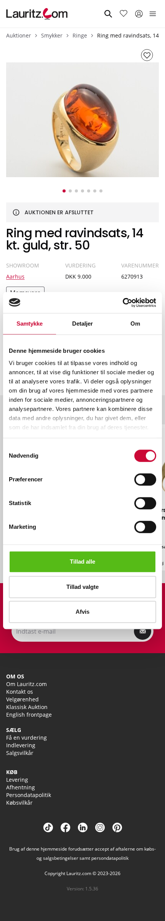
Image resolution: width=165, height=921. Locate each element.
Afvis (82, 611)
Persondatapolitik (28, 795)
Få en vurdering (26, 737)
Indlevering (20, 745)
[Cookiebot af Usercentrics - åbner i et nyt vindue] (122, 303)
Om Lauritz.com (26, 684)
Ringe (80, 35)
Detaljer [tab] (82, 323)
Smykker (52, 35)
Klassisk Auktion (27, 707)
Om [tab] (135, 323)
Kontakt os (19, 691)
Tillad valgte (82, 587)
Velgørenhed (22, 699)
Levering (17, 779)
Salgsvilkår (19, 752)
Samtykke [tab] (29, 323)
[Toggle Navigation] (153, 13)
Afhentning (20, 787)
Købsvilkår (19, 802)
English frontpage (29, 714)
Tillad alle (82, 561)
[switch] (145, 479)
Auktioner (18, 35)
